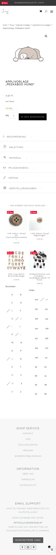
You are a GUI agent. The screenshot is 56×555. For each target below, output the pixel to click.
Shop (12, 25)
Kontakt (28, 433)
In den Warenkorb (32, 117)
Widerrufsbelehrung (28, 456)
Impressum (28, 479)
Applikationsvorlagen (41, 25)
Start (5, 25)
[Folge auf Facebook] (22, 547)
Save (5, 3)
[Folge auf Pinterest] (33, 547)
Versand (28, 450)
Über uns (28, 474)
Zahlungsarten (28, 445)
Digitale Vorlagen (23, 25)
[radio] (9, 294)
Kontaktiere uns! (28, 540)
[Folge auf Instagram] (28, 547)
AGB (28, 439)
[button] (46, 36)
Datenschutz (28, 485)
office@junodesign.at (28, 523)
